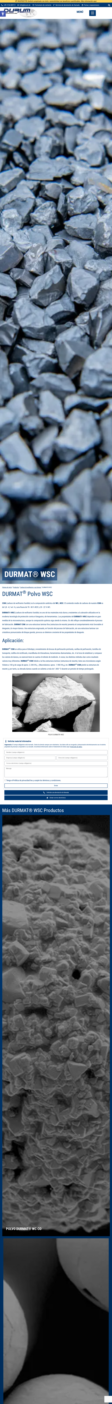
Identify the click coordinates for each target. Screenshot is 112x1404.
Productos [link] (16, 587)
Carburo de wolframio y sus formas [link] (30, 587)
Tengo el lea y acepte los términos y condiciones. (33, 780)
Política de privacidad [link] (21, 780)
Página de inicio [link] (7, 587)
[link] (3, 14)
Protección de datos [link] (76, 747)
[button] (109, 5)
